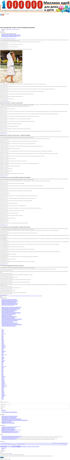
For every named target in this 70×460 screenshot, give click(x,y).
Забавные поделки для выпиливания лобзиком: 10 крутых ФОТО (10, 303)
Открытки (3, 380)
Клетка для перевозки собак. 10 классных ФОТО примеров (9, 309)
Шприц (3, 388)
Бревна (3, 362)
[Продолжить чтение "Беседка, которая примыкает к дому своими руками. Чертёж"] (9, 412)
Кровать (3, 371)
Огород (3, 342)
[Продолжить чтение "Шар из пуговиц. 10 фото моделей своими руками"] (8, 311)
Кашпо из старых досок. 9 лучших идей (7, 421)
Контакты (3, 448)
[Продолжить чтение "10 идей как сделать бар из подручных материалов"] (8, 318)
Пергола (3, 367)
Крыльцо (3, 396)
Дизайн (3, 368)
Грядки (3, 332)
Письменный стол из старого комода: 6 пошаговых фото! (9, 429)
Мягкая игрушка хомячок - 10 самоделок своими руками (9, 417)
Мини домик (3, 387)
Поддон (3, 341)
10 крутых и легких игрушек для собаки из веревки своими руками (10, 437)
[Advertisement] (35, 21)
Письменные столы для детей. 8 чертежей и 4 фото (8, 430)
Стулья (2, 355)
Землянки (3, 358)
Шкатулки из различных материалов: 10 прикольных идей (9, 316)
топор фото (37, 446)
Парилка (3, 389)
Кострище (3, 357)
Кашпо (2, 347)
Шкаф (2, 370)
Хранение (3, 376)
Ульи (2, 335)
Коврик (3, 381)
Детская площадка (4, 384)
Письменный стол (22, 444)
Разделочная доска (43, 444)
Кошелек (44, 443)
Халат (64, 444)
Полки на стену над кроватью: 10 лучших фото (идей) (8, 313)
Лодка (2, 372)
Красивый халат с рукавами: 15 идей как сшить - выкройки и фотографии (11, 34)
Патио (2, 353)
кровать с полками (32, 446)
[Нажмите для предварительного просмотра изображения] (7, 38)
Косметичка (41, 443)
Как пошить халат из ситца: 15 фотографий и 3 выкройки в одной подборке (11, 35)
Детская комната (4, 395)
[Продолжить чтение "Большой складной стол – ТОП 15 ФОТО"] (7, 315)
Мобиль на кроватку (49, 443)
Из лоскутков (3, 383)
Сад (2, 363)
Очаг (2, 356)
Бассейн (3, 393)
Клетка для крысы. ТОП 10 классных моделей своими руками (9, 320)
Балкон (3, 374)
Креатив (3, 391)
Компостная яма (4, 351)
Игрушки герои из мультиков (13, 443)
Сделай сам (3, 345)
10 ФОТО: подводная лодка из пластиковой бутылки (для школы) (10, 431)
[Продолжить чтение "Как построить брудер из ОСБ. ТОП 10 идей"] (7, 322)
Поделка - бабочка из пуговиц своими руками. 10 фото (8, 438)
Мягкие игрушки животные (58, 443)
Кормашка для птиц (4, 354)
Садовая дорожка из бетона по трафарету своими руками (9, 427)
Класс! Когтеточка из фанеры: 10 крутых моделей (8, 305)
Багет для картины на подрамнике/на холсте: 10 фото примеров (10, 300)
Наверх (1, 296)
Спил (2, 365)
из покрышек (9, 446)
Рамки (2, 378)
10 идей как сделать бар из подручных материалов (8, 317)
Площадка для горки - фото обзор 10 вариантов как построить (9, 304)
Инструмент (3, 360)
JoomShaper (10, 453)
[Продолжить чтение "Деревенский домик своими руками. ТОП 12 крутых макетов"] (10, 323)
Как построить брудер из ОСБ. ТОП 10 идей (7, 321)
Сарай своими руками (59, 444)
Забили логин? (3, 410)
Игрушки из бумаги (21, 443)
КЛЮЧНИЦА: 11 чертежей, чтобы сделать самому (8, 422)
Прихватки (38, 444)
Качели (3, 344)
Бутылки (3, 329)
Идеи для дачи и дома (7, 101)
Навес (2, 398)
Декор (2, 339)
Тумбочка (3, 386)
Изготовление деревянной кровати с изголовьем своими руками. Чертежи (11, 312)
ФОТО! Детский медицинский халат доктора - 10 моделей (9, 36)
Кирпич (3, 336)
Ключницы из (27, 443)
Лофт (2, 359)
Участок (3, 340)
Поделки (3, 348)
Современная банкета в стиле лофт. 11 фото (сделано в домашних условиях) (11, 418)
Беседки (3, 330)
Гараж (2, 390)
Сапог (2, 373)
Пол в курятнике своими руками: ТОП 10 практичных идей (9, 299)
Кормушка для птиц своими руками (34, 443)
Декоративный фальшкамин (4, 443)
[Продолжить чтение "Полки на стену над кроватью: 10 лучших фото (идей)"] (9, 314)
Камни (2, 364)
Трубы (2, 334)
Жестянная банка (4, 346)
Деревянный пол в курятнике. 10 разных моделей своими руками (10, 301)
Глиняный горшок (4, 366)
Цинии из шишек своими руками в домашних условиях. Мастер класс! (10, 308)
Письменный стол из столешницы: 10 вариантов (8, 428)
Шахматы (3, 385)
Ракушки (3, 379)
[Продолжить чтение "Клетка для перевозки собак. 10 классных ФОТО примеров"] (9, 310)
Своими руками (4, 333)
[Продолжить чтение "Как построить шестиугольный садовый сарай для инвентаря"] (10, 416)
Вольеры (3, 377)
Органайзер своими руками (14, 444)
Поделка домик (28, 444)
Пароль (2, 405)
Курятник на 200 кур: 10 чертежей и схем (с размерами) (9, 302)
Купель (3, 369)
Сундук (3, 397)
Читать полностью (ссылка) (3, 133)
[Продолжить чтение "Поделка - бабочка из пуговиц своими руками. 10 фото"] (9, 439)
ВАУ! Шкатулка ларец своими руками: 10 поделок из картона (9, 432)
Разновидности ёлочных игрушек (51, 444)
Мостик (3, 399)
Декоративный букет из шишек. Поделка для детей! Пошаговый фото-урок (11, 426)
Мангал (3, 352)
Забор (2, 337)
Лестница (3, 392)
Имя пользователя (3, 404)
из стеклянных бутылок (25, 446)
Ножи (2, 375)
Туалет (2, 349)
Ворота (3, 343)
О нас (2, 449)
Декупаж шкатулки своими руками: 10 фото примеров (8, 325)
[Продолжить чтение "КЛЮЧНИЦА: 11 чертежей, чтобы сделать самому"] (8, 423)
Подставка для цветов (33, 444)
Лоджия (3, 394)
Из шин (3, 331)
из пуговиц (16, 446)
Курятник (3, 350)
